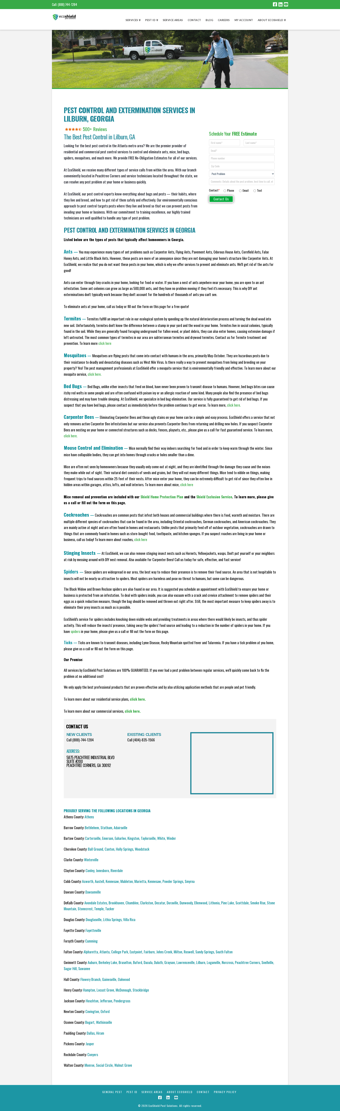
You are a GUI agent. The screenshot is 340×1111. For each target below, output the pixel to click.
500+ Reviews (95, 128)
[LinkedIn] (280, 4)
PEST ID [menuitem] (132, 1092)
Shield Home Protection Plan (161, 496)
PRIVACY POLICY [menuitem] (225, 1092)
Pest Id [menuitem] (150, 20)
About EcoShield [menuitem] (270, 20)
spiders (75, 631)
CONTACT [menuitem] (203, 1092)
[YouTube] (286, 4)
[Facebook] (275, 4)
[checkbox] (248, 190)
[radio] (229, 191)
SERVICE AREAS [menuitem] (152, 1092)
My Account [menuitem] (244, 20)
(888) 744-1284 (67, 4)
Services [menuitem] (132, 20)
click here (186, 484)
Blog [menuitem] (209, 20)
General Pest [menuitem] (112, 1092)
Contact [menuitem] (194, 20)
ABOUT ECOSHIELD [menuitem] (180, 1092)
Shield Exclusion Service (214, 496)
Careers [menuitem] (224, 20)
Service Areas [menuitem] (173, 20)
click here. (95, 374)
